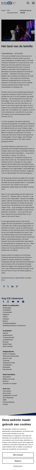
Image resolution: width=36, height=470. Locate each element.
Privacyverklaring (8, 402)
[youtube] (13, 301)
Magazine (6, 314)
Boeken (5, 321)
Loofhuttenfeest (8, 340)
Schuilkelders (7, 365)
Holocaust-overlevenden (11, 356)
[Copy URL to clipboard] (17, 286)
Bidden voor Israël (9, 379)
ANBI (4, 400)
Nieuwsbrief (7, 377)
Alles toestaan (18, 455)
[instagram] (7, 301)
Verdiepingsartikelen (9, 323)
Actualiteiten (7, 310)
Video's (5, 316)
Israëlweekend (7, 335)
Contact (5, 404)
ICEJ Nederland (8, 397)
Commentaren (7, 312)
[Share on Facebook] (4, 286)
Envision (5, 342)
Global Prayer (7, 344)
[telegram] (23, 301)
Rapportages (7, 308)
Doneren (5, 381)
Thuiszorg (6, 360)
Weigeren (18, 461)
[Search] (28, 3)
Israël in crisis (7, 358)
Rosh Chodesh (8, 346)
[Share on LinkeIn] (12, 286)
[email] (18, 301)
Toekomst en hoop (9, 363)
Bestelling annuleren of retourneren (14, 325)
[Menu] (33, 3)
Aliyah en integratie (9, 354)
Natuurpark (6, 367)
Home (3, 10)
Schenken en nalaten (10, 383)
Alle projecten (7, 369)
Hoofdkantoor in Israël (10, 395)
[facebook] (3, 301)
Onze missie (7, 393)
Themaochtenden (8, 337)
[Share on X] (8, 286)
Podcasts (6, 319)
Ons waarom (7, 391)
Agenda (5, 333)
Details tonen (18, 466)
